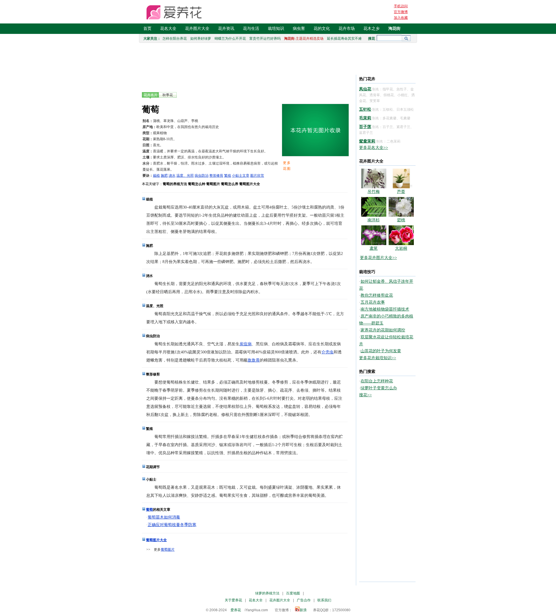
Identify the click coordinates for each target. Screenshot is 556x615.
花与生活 (251, 28)
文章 (245, 176)
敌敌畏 (254, 360)
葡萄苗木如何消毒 (164, 517)
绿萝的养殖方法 (267, 593)
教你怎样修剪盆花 (377, 295)
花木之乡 (371, 28)
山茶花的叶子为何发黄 (381, 351)
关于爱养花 (233, 600)
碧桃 (401, 220)
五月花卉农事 (373, 302)
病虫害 (299, 28)
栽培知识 (276, 28)
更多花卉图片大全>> (378, 258)
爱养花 (236, 610)
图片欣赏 (257, 176)
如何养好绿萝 (200, 39)
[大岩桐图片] (401, 244)
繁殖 (227, 176)
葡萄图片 (168, 550)
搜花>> (365, 395)
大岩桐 (401, 248)
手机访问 (401, 6)
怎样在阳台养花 (174, 39)
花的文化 (322, 28)
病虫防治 (202, 176)
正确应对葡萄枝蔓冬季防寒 (172, 525)
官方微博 (401, 12)
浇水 (172, 176)
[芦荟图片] (401, 187)
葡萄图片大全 (156, 540)
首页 (147, 28)
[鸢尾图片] (373, 244)
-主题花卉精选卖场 (303, 39)
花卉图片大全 (197, 28)
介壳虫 (327, 352)
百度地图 (293, 593)
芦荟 (401, 191)
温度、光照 (185, 176)
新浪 (303, 610)
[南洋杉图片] (373, 215)
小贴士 (237, 176)
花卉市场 (347, 28)
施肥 (164, 176)
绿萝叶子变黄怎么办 (379, 388)
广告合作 (304, 600)
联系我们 (324, 600)
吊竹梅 (373, 191)
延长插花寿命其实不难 (344, 39)
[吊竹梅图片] (373, 187)
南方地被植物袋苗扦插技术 (385, 309)
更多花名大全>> (373, 147)
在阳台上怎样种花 (377, 381)
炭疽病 (245, 344)
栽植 (156, 176)
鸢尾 (374, 248)
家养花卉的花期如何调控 (383, 330)
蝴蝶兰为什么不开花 (230, 39)
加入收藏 (401, 18)
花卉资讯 (226, 28)
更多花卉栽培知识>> (377, 358)
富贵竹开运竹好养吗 (265, 39)
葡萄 (149, 510)
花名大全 (168, 28)
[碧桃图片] (401, 215)
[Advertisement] (247, 569)
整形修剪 (216, 176)
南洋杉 (373, 220)
